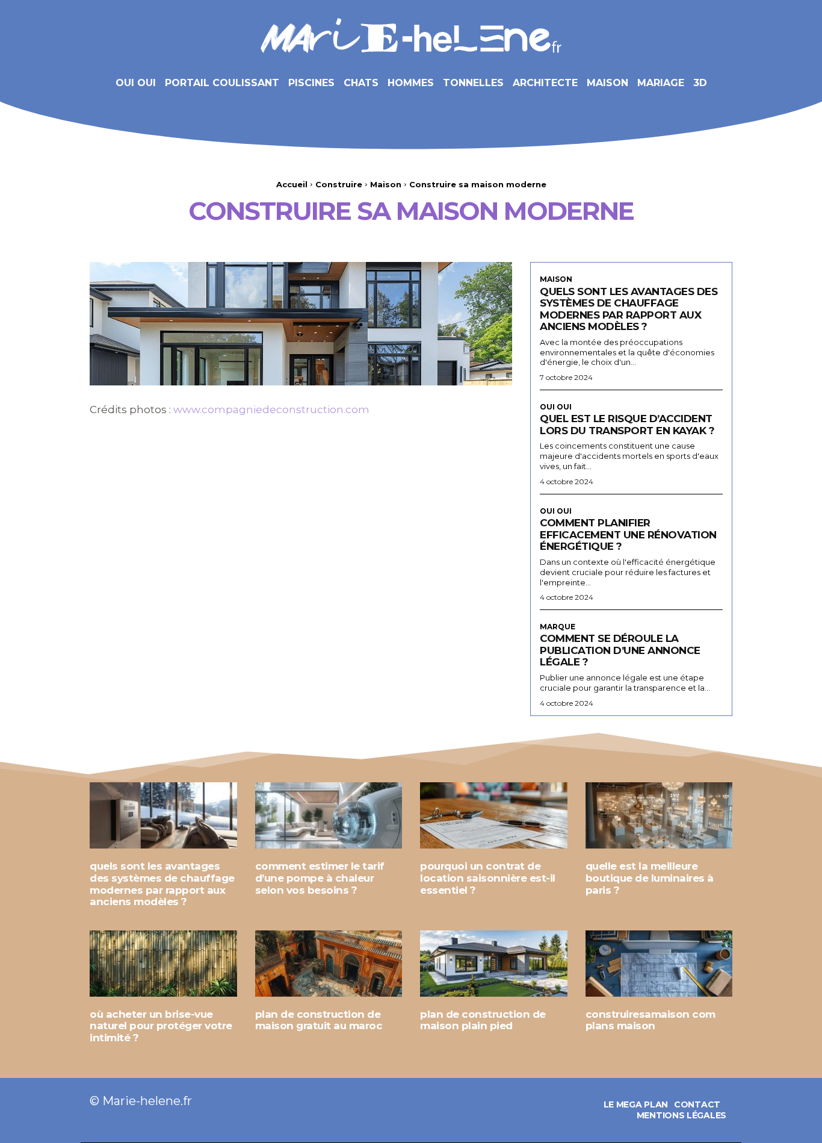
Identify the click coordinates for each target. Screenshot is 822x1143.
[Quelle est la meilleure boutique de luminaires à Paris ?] (659, 815)
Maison (385, 184)
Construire (338, 184)
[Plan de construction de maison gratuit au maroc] (329, 963)
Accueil (291, 184)
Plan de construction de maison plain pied (483, 1020)
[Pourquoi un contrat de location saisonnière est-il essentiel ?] (493, 815)
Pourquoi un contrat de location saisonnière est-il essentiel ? (487, 877)
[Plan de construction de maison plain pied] (493, 963)
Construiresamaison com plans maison (650, 1020)
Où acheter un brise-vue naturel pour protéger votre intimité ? (161, 1026)
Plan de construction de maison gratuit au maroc (319, 1020)
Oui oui (556, 407)
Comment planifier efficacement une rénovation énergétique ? (628, 534)
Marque (557, 627)
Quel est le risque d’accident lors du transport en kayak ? (627, 425)
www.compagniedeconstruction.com (271, 409)
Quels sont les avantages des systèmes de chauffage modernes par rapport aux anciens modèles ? (628, 309)
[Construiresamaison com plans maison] (659, 963)
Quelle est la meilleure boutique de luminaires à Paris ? (650, 877)
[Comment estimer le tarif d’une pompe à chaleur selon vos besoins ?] (329, 815)
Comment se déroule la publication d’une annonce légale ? (620, 650)
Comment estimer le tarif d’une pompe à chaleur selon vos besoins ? (320, 877)
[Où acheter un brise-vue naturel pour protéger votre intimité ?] (163, 963)
